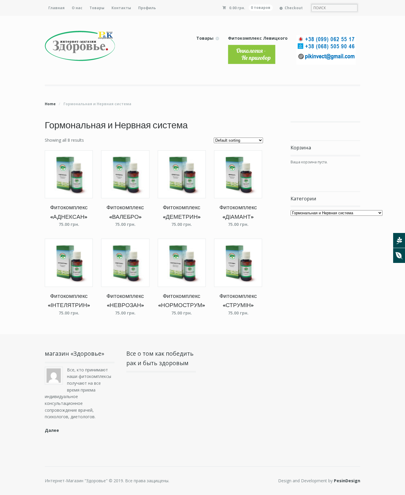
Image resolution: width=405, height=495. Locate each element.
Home (50, 103)
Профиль (147, 7)
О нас (77, 7)
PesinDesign (347, 480)
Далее (52, 430)
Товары (97, 7)
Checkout (294, 7)
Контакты (121, 7)
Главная (56, 7)
